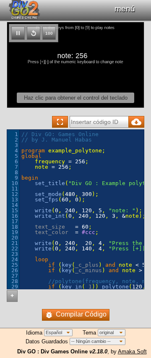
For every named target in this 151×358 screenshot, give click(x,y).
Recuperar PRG (136, 122)
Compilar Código (81, 314)
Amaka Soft (132, 351)
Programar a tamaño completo (60, 122)
